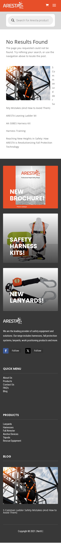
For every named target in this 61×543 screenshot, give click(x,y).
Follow (15, 350)
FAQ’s (6, 387)
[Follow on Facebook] (5, 351)
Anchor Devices (10, 434)
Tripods (6, 437)
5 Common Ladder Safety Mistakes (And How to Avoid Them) (30, 511)
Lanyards (7, 424)
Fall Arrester (9, 430)
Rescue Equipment (12, 440)
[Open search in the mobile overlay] (30, 20)
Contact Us (8, 384)
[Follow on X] (28, 351)
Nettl (39, 531)
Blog (5, 391)
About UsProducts (7, 379)
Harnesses (8, 427)
